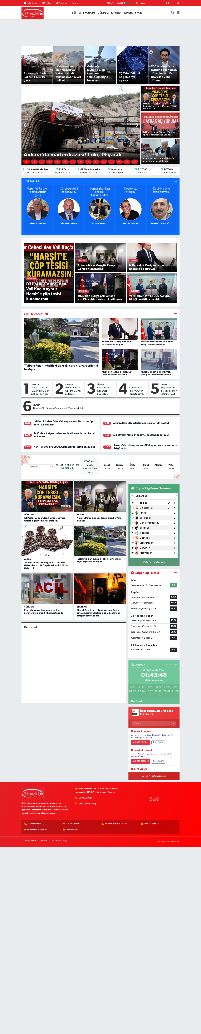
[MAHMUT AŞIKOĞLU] (162, 209)
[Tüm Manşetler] (175, 314)
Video (48, 3)
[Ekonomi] (122, 627)
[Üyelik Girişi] (177, 3)
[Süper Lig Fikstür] (175, 573)
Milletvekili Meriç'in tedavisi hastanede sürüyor (141, 435)
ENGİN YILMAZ (131, 224)
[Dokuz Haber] (32, 12)
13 (119, 162)
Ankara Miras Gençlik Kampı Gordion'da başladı (141, 423)
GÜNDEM (103, 12)
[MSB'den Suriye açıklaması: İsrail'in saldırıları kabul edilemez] (100, 288)
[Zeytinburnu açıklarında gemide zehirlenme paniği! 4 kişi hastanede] (47, 588)
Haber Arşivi (72, 830)
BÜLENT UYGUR (70, 224)
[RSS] (156, 799)
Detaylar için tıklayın (154, 562)
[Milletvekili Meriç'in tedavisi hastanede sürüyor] (152, 257)
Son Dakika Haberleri (37, 830)
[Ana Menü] (178, 13)
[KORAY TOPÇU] (100, 209)
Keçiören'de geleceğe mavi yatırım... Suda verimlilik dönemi (169, 391)
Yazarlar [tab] (32, 181)
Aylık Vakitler (138, 701)
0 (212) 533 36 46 (142, 761)
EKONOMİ (89, 12)
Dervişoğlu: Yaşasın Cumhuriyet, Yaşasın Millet (58, 408)
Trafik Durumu (72, 824)
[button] (25, 125)
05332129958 (86, 798)
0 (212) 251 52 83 (141, 742)
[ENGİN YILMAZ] (131, 209)
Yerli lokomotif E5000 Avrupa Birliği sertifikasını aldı (64, 447)
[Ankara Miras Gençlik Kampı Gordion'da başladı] (100, 257)
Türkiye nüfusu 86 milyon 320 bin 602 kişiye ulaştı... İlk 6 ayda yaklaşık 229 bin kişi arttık (46, 565)
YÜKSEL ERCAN (38, 224)
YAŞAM (164, 384)
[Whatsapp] (151, 799)
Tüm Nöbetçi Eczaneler (155, 776)
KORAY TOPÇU (100, 224)
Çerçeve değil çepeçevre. (70, 190)
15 (135, 162)
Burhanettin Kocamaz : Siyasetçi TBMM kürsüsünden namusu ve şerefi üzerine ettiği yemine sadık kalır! (104, 391)
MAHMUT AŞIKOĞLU (162, 224)
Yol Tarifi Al (159, 742)
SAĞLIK (128, 12)
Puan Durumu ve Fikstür (116, 824)
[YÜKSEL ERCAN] (39, 209)
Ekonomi (82, 607)
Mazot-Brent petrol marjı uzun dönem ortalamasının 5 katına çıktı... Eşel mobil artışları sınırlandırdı (98, 613)
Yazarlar (63, 3)
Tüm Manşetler (151, 824)
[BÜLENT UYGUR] (70, 209)
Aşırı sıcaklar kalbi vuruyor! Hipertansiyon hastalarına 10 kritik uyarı (136, 391)
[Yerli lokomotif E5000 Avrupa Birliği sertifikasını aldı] (152, 288)
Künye (75, 3)
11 (104, 162)
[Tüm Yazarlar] (175, 181)
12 (112, 162)
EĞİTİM (76, 12)
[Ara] (173, 13)
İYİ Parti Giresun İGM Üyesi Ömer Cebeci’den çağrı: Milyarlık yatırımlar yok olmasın (41, 391)
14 (127, 162)
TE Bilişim (175, 842)
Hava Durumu (34, 824)
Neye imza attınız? (131, 190)
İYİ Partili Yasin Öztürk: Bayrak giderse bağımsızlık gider (73, 391)
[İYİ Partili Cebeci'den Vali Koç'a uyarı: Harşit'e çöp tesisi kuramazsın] (49, 272)
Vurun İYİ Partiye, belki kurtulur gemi (38, 192)
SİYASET (100, 384)
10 (96, 162)
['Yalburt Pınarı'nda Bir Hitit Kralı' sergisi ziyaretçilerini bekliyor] (100, 541)
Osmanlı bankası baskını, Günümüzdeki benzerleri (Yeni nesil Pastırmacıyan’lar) (100, 192)
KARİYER (116, 12)
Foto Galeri (32, 3)
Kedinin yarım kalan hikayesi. (162, 190)
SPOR (138, 12)
